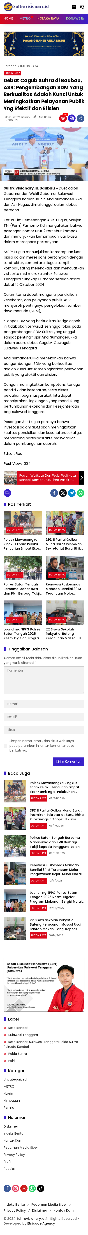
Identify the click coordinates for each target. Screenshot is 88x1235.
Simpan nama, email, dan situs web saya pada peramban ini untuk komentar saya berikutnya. (41, 746)
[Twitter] (63, 493)
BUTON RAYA (12, 73)
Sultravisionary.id (30, 1218)
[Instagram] (15, 1188)
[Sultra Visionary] (26, 6)
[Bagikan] (80, 118)
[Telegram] (72, 493)
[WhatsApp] (80, 493)
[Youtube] (24, 1188)
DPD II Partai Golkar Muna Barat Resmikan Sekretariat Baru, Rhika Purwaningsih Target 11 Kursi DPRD (64, 544)
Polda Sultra (17, 1053)
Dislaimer (11, 1126)
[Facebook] (54, 493)
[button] (81, 7)
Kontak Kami (13, 1140)
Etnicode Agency (41, 1223)
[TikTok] (40, 1188)
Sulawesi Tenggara (23, 1035)
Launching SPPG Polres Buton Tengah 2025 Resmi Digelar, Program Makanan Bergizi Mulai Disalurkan (23, 634)
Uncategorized (15, 1079)
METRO (9, 1086)
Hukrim (9, 1093)
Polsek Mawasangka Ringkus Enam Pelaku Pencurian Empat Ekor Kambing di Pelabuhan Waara (22, 544)
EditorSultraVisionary (17, 117)
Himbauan (12, 1100)
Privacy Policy (14, 1154)
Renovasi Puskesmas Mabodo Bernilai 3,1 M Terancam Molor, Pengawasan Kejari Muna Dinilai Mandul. (63, 589)
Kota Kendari (18, 1028)
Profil (7, 1161)
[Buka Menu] (74, 7)
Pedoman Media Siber (21, 1147)
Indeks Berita (13, 1133)
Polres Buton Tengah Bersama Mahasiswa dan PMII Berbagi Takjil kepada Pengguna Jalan (22, 589)
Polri (11, 1060)
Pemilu (9, 1107)
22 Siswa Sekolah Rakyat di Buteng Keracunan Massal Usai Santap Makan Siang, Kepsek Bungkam (65, 634)
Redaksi (9, 1168)
